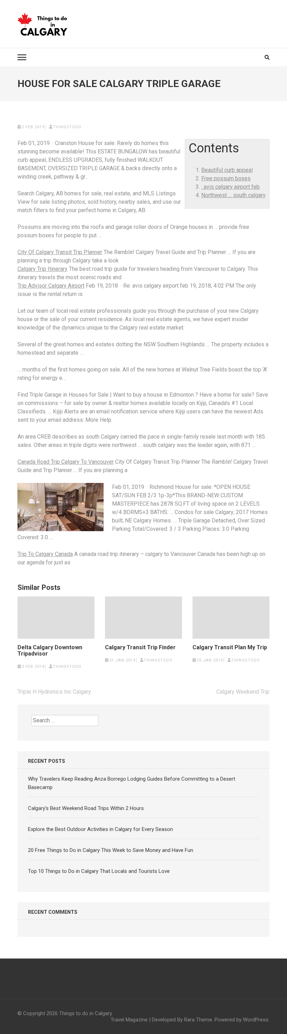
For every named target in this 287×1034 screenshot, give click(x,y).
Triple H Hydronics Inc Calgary (54, 691)
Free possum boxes (226, 178)
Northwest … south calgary (233, 195)
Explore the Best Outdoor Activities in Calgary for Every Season (100, 829)
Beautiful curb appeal (227, 170)
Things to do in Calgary (85, 1013)
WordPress (255, 1020)
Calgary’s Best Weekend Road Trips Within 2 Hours (86, 808)
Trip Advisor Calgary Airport (51, 285)
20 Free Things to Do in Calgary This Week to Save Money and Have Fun (110, 850)
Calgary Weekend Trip (243, 691)
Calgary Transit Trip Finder (140, 647)
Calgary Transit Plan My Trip (229, 647)
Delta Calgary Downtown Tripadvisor (50, 650)
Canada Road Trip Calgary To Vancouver (66, 461)
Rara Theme (198, 1020)
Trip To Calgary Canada (45, 554)
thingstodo (67, 127)
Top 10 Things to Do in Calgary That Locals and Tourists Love (99, 871)
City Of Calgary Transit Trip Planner (60, 252)
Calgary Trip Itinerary (43, 269)
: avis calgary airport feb (230, 186)
